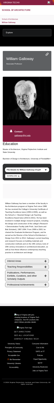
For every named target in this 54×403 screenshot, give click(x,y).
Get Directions (23, 332)
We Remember (15, 359)
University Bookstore (40, 367)
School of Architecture (10, 19)
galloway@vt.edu (22, 135)
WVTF (40, 363)
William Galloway (8, 22)
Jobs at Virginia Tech (40, 371)
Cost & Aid (40, 348)
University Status (14, 344)
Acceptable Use (14, 355)
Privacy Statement (14, 351)
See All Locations (24, 335)
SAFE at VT (40, 351)
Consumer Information (40, 344)
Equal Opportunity (40, 359)
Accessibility (14, 367)
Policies (40, 355)
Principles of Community (14, 348)
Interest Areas (14, 261)
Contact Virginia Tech (27, 339)
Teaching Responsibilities (20, 267)
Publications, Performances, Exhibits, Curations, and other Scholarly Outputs (22, 275)
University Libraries (14, 363)
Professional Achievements (20, 284)
